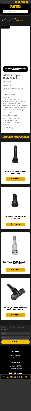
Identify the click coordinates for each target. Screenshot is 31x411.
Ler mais (15, 179)
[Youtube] (24, 2)
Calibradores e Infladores (19, 69)
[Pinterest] (27, 2)
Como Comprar (15, 355)
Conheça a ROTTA (15, 366)
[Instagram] (19, 2)
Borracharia (8, 19)
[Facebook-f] (16, 2)
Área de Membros (15, 369)
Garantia (15, 358)
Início (2, 19)
